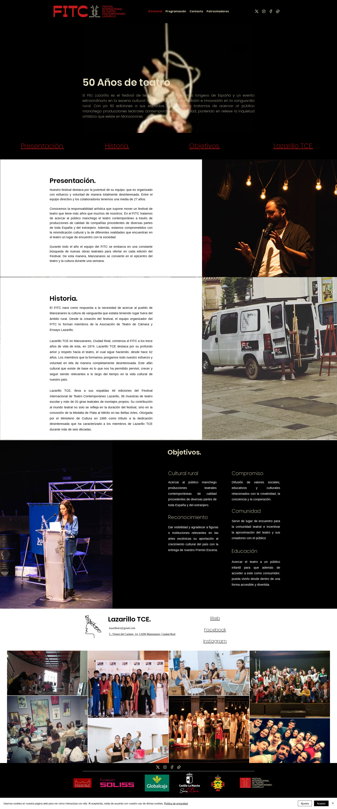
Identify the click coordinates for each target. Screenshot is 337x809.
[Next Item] (324, 706)
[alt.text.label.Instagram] (264, 11)
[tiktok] (278, 11)
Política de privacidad (176, 803)
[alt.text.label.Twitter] (257, 11)
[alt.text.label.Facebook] (271, 11)
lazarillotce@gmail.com (122, 628)
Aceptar (321, 803)
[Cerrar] (333, 803)
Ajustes (305, 803)
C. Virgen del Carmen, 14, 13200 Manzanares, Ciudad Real (142, 634)
